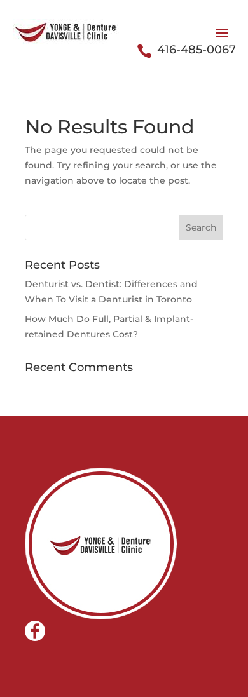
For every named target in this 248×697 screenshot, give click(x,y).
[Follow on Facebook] (35, 631)
